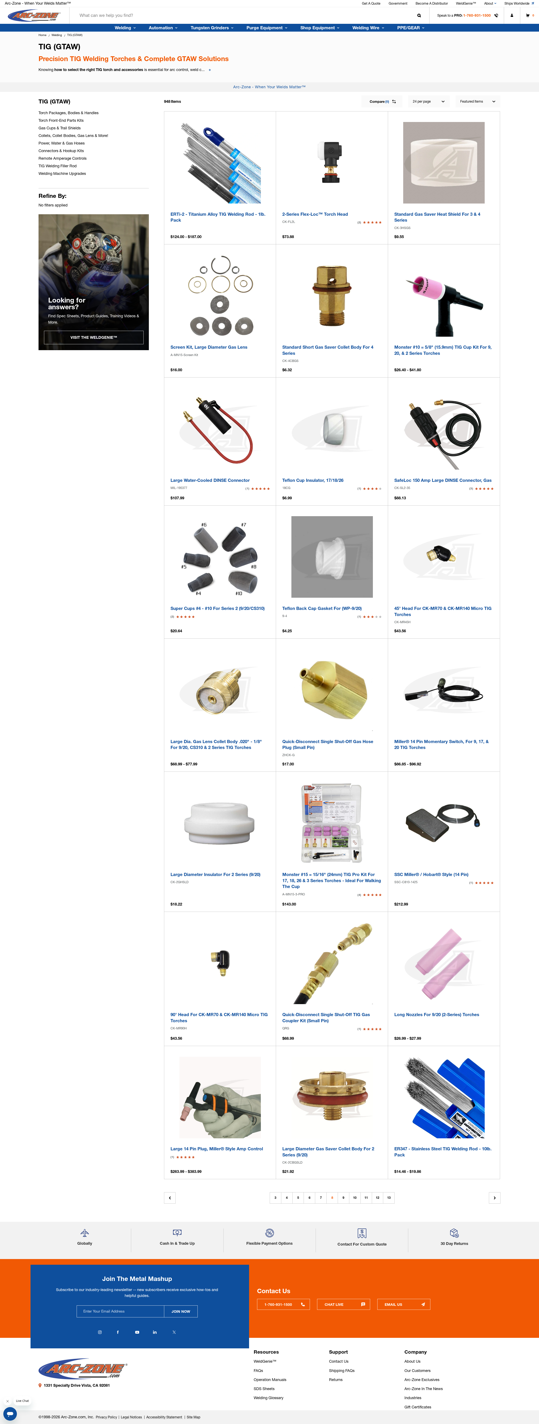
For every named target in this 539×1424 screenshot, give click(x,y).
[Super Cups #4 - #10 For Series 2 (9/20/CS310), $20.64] (220, 557)
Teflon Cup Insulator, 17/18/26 (312, 480)
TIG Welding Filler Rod (58, 165)
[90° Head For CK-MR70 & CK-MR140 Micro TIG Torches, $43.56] (220, 963)
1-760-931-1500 (477, 15)
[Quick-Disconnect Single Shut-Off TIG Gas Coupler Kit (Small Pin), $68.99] (332, 963)
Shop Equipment (317, 27)
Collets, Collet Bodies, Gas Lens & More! (73, 135)
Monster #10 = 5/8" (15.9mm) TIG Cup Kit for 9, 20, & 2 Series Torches (443, 350)
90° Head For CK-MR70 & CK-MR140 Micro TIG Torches (219, 1017)
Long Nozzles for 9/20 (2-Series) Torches (436, 1014)
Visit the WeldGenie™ (94, 337)
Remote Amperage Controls (63, 158)
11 (366, 1198)
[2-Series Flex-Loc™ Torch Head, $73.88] (332, 163)
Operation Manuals (270, 1379)
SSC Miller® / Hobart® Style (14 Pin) (431, 874)
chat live (334, 1304)
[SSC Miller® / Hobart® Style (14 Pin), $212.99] (444, 823)
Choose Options (220, 197)
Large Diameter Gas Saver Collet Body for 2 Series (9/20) (328, 1151)
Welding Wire (365, 27)
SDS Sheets (264, 1388)
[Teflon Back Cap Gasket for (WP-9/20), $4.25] (332, 557)
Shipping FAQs (342, 1370)
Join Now (181, 1311)
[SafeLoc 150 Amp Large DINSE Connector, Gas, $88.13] (444, 429)
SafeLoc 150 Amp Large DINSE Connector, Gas (443, 480)
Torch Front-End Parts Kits (61, 120)
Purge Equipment (265, 27)
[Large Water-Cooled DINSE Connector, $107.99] (220, 429)
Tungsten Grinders (210, 27)
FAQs (258, 1370)
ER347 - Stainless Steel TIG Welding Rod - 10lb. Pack (443, 1151)
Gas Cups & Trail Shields (60, 128)
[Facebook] (118, 1332)
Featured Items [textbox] (471, 101)
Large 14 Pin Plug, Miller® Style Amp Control (217, 1148)
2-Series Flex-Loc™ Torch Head (315, 214)
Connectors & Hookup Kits (61, 150)
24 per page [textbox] (422, 101)
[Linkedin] (155, 1332)
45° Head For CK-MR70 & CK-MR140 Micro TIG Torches (443, 611)
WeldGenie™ (265, 1361)
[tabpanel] (94, 282)
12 (377, 1198)
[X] (174, 1332)
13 (389, 1198)
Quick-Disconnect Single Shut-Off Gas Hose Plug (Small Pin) (327, 744)
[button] (84, 1234)
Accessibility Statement (164, 1417)
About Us (412, 1361)
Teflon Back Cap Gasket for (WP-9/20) (322, 608)
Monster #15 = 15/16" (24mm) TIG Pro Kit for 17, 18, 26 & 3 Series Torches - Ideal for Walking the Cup (331, 880)
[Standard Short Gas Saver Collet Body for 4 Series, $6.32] (332, 296)
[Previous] (170, 1198)
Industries (412, 1397)
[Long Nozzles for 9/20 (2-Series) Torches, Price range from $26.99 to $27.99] (444, 963)
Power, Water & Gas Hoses (62, 143)
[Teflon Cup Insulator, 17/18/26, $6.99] (332, 429)
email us (393, 1304)
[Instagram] (100, 1332)
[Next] (494, 1198)
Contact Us (338, 1361)
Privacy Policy (106, 1417)
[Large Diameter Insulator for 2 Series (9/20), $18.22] (220, 823)
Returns (336, 1379)
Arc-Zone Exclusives (421, 1379)
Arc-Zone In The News (423, 1388)
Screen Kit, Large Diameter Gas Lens (209, 347)
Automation (161, 27)
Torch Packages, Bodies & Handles (69, 112)
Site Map (193, 1417)
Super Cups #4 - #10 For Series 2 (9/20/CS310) (218, 608)
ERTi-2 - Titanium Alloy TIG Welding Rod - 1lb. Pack (218, 217)
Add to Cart (332, 197)
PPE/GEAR (408, 27)
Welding (123, 27)
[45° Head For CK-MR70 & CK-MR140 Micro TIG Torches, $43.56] (444, 557)
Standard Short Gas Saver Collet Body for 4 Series (327, 350)
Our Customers (417, 1370)
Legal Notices (132, 1417)
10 (354, 1198)
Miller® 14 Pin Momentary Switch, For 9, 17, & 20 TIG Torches (441, 744)
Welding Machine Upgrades (62, 173)
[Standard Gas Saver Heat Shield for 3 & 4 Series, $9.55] (444, 163)
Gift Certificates (417, 1407)
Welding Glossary (268, 1397)
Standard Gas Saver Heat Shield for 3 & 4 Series (437, 217)
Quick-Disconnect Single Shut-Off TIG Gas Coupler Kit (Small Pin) (326, 1017)
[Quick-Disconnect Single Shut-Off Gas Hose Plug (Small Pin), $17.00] (332, 690)
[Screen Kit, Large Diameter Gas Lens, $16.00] (220, 296)
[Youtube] (137, 1332)
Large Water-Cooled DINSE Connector (210, 480)
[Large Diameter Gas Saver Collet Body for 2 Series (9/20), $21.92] (332, 1097)
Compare (379, 101)
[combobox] (249, 15)
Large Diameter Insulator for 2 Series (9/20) (215, 874)
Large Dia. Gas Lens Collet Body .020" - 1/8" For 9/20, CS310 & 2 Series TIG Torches (216, 744)
